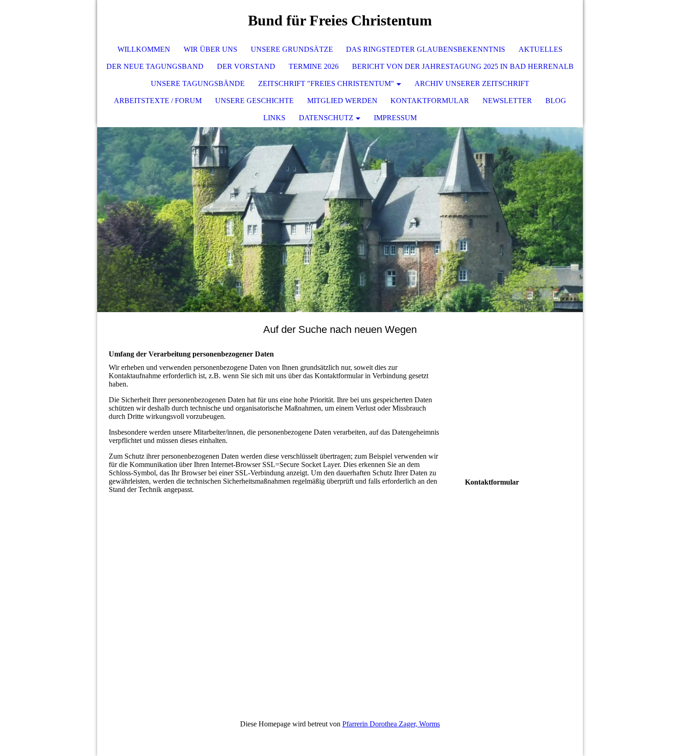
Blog (555, 100)
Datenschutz (326, 118)
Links (274, 118)
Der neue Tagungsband (155, 66)
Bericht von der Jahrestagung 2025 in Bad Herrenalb (463, 66)
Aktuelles (541, 49)
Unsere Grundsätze (292, 49)
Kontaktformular (429, 100)
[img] (548, 21)
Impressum (395, 118)
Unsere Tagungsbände (198, 83)
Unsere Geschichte (254, 100)
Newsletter (507, 100)
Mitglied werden (342, 100)
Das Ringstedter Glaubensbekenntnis (425, 49)
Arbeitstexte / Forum (158, 100)
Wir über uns (210, 49)
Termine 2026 (314, 66)
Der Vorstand (246, 66)
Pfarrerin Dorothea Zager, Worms (391, 724)
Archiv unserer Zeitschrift (471, 83)
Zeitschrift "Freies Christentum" (326, 83)
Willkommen (143, 49)
